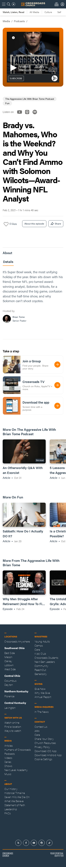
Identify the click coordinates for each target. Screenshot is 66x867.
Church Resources (45, 743)
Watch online (11, 722)
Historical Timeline (14, 793)
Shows (8, 766)
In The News (42, 712)
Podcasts (19, 21)
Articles (8, 745)
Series (7, 762)
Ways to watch (12, 731)
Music (7, 774)
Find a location (12, 727)
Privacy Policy (42, 747)
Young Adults (42, 641)
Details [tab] (8, 261)
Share (58, 223)
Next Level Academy (16, 770)
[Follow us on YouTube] (20, 114)
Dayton (8, 685)
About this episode (34, 223)
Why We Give (42, 693)
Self (59, 12)
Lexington (10, 708)
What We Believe (14, 801)
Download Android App (48, 755)
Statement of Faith (14, 805)
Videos (8, 758)
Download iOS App (46, 751)
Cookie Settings (43, 759)
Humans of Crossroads (17, 750)
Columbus (10, 681)
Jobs (37, 731)
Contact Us (41, 727)
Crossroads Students (46, 658)
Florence (9, 696)
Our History (11, 789)
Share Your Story (44, 739)
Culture (48, 12)
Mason (8, 657)
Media (6, 21)
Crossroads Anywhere (17, 641)
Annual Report (43, 697)
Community (41, 666)
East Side (9, 653)
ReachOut (40, 670)
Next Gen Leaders (45, 662)
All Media (34, 12)
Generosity (41, 674)
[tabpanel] (33, 297)
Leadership (10, 809)
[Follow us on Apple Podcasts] (28, 114)
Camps (39, 645)
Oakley (8, 661)
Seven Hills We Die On (17, 797)
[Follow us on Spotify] (36, 114)
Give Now (40, 689)
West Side (10, 669)
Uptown (9, 665)
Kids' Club (40, 653)
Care (37, 649)
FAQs (7, 813)
